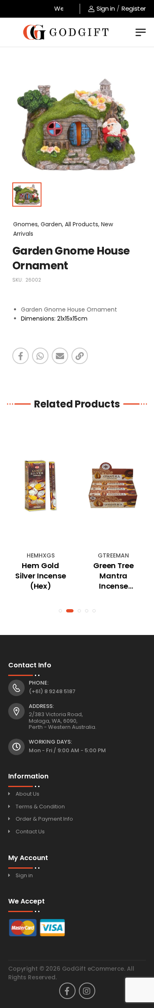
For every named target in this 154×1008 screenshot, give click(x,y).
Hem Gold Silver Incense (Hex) (40, 575)
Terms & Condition (40, 806)
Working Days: (50, 742)
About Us (27, 794)
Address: (41, 706)
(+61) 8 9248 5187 (52, 691)
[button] (60, 610)
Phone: (38, 683)
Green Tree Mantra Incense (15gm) (113, 576)
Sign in (106, 8)
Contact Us (30, 831)
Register (134, 8)
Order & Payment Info (44, 819)
